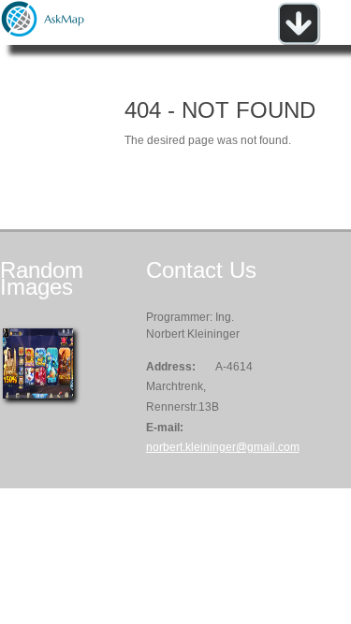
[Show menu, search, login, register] (298, 41)
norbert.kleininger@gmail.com (223, 447)
